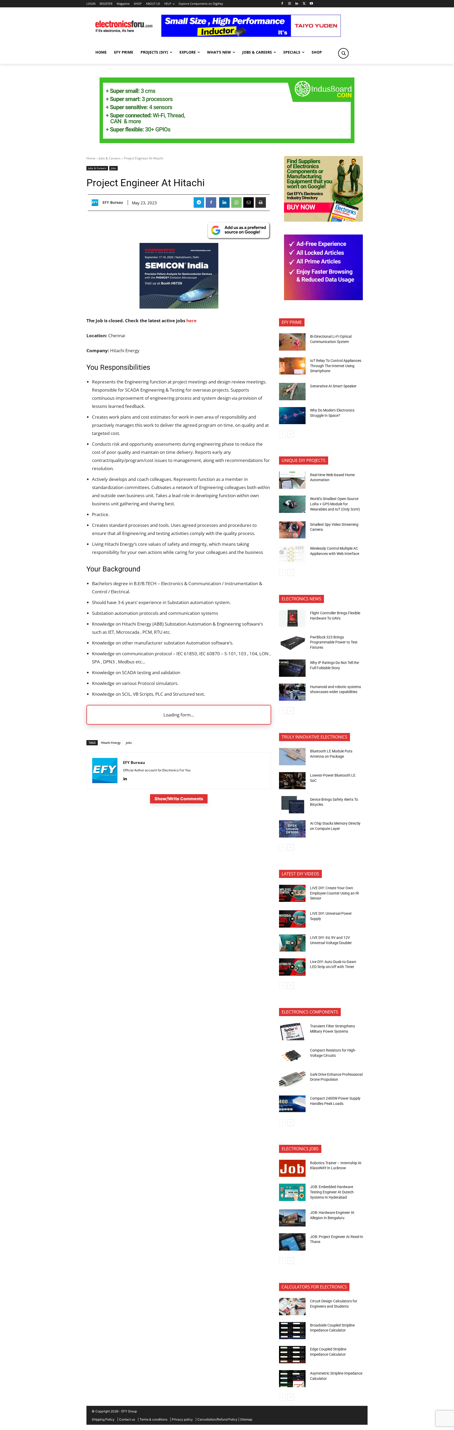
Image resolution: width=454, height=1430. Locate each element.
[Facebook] (282, 4)
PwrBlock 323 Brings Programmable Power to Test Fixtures (334, 642)
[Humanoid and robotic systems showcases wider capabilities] (292, 692)
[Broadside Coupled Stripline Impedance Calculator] (292, 1330)
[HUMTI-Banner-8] (227, 141)
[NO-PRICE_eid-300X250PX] (323, 220)
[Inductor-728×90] (251, 35)
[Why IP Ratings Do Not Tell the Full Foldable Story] (292, 668)
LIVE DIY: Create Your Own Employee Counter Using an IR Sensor (334, 893)
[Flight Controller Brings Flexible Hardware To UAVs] (292, 618)
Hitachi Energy (111, 743)
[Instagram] (289, 4)
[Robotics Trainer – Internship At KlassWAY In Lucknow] (292, 1168)
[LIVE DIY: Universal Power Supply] (292, 919)
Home (90, 158)
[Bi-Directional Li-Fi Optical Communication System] (292, 342)
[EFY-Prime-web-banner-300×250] (323, 299)
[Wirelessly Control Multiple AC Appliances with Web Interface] (292, 554)
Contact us (127, 1419)
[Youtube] (311, 4)
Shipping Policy (103, 1419)
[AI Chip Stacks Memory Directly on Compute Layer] (292, 829)
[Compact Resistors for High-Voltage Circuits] (292, 1055)
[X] (304, 4)
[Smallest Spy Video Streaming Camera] (292, 530)
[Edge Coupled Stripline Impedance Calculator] (292, 1354)
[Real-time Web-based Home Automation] (292, 480)
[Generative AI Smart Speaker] (292, 391)
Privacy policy (182, 1419)
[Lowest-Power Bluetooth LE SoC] (292, 780)
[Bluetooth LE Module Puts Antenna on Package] (292, 756)
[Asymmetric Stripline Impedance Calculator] (292, 1378)
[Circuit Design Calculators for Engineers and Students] (292, 1306)
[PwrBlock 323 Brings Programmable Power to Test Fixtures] (292, 642)
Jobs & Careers (110, 158)
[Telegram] (199, 202)
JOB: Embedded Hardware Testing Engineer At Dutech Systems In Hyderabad (332, 1192)
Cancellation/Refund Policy (217, 1419)
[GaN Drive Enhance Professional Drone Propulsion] (292, 1079)
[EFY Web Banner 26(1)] (179, 307)
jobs (129, 743)
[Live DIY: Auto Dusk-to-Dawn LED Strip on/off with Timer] (292, 967)
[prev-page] (282, 434)
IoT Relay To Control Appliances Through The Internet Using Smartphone (335, 365)
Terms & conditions (153, 1419)
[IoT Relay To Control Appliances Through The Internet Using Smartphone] (292, 366)
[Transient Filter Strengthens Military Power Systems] (292, 1031)
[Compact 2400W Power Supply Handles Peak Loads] (292, 1103)
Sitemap (246, 1419)
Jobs (113, 168)
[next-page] (290, 434)
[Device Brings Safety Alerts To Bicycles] (292, 804)
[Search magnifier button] (343, 53)
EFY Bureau (112, 202)
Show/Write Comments (178, 798)
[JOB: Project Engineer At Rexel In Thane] (292, 1242)
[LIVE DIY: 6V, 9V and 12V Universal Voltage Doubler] (292, 943)
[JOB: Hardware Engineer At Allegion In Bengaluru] (292, 1218)
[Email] (248, 202)
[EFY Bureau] (96, 202)
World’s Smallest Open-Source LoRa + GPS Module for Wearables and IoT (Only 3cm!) (335, 504)
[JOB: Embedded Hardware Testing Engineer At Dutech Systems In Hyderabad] (292, 1192)
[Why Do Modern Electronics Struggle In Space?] (292, 415)
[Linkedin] (297, 4)
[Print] (260, 202)
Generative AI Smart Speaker (333, 386)
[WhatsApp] (236, 202)
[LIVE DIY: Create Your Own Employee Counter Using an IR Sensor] (292, 893)
